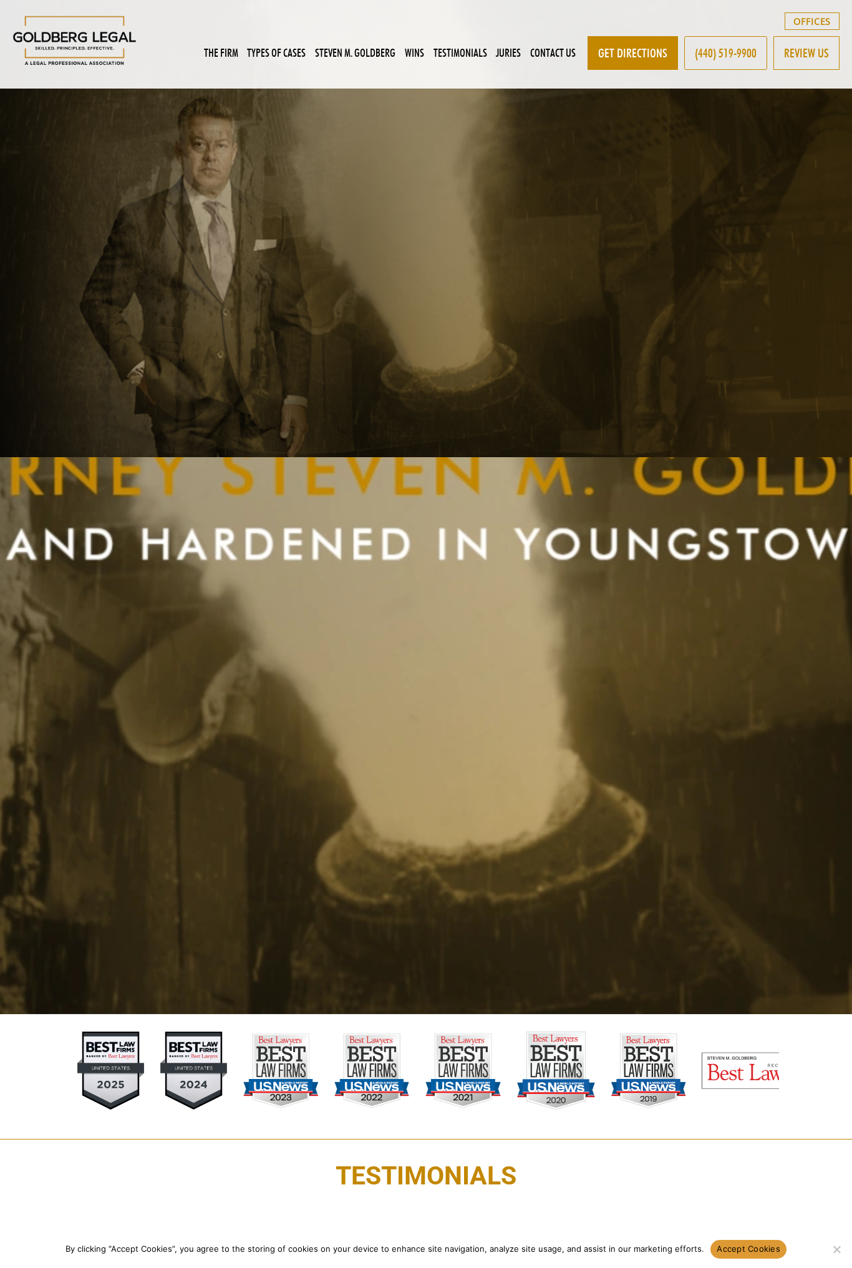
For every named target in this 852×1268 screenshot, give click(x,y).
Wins (414, 52)
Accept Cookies (748, 1249)
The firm (221, 52)
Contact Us (553, 52)
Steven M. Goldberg (355, 52)
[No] (836, 1249)
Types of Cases (276, 52)
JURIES (508, 52)
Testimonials (460, 52)
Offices (811, 21)
